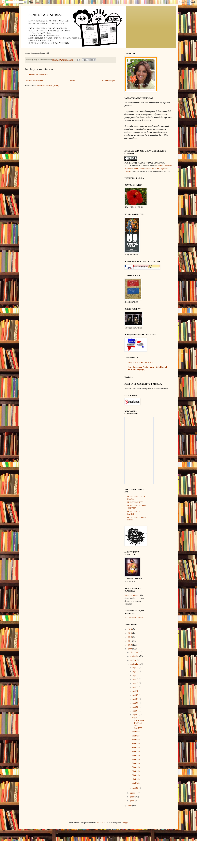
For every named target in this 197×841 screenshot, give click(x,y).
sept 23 (136, 671)
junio (132, 800)
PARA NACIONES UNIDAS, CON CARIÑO (138, 723)
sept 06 (136, 702)
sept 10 (136, 691)
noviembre (134, 656)
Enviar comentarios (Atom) (47, 85)
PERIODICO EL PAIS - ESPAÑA (136, 506)
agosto (133, 792)
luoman (100, 822)
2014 (130, 629)
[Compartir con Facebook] (91, 59)
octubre (133, 660)
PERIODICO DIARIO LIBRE (136, 518)
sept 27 (136, 667)
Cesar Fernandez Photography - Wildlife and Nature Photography (147, 368)
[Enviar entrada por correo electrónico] (78, 59)
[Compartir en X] (89, 59)
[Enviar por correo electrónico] (83, 59)
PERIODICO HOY (135, 502)
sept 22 (136, 675)
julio (132, 796)
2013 (130, 633)
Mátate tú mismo (131, 595)
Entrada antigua (108, 80)
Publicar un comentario (38, 74)
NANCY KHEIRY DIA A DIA (140, 362)
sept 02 (136, 787)
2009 (130, 648)
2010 (130, 644)
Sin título (136, 731)
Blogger (125, 822)
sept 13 (136, 679)
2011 (130, 641)
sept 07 (136, 699)
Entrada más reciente (34, 80)
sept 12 (136, 683)
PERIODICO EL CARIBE (134, 512)
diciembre (134, 652)
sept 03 (136, 714)
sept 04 (136, 710)
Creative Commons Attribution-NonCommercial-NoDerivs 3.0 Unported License (148, 168)
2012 (130, 637)
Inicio (72, 80)
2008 (130, 805)
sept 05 (136, 706)
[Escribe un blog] (86, 59)
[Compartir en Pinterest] (94, 59)
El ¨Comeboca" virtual (133, 617)
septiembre (134, 664)
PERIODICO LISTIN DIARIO (136, 497)
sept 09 (136, 695)
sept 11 (136, 687)
